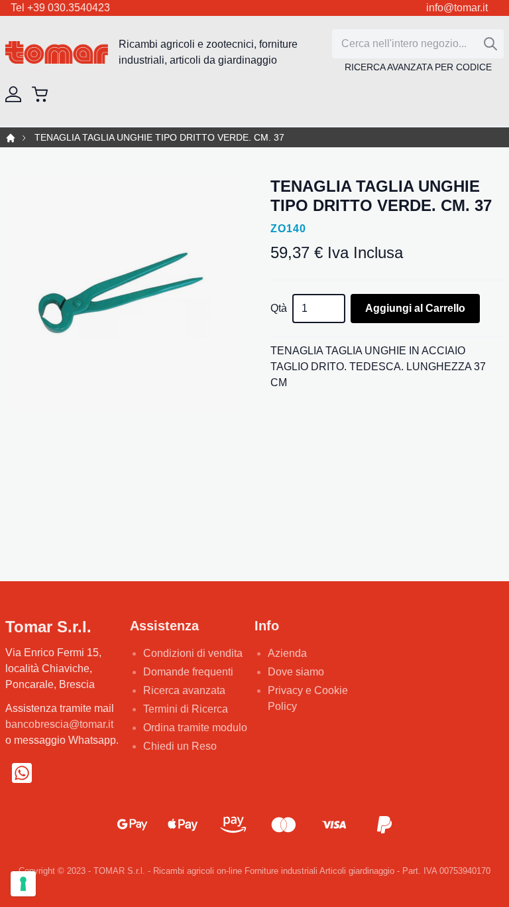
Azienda (287, 653)
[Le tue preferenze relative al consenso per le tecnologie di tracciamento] (23, 883)
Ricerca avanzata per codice (418, 67)
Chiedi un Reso (180, 746)
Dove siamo (296, 671)
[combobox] (418, 43)
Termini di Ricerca (185, 709)
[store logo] (56, 52)
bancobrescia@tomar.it (59, 724)
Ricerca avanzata (184, 690)
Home (10, 138)
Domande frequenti (188, 671)
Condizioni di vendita (193, 653)
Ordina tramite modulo (195, 727)
